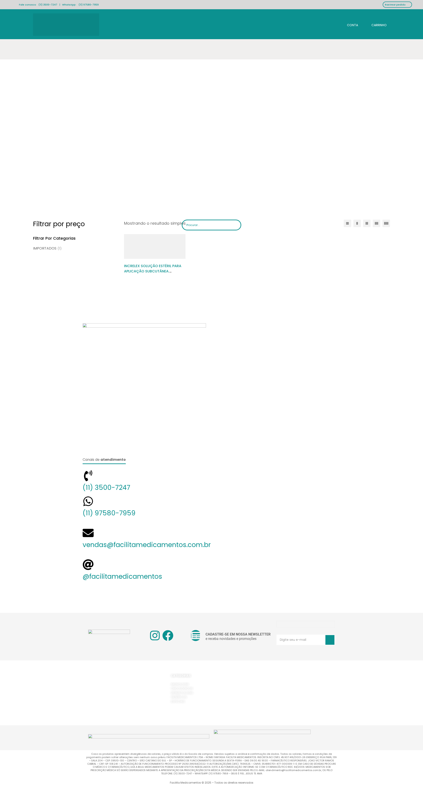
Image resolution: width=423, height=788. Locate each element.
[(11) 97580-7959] (88, 501)
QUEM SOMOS (299, 684)
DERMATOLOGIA (182, 693)
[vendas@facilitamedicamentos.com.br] (88, 532)
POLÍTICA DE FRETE (228, 688)
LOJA (292, 688)
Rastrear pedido (395, 4)
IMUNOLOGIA (180, 684)
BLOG (293, 710)
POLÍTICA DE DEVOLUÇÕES (234, 684)
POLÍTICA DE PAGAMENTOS (234, 693)
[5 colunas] (386, 223)
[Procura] (236, 224)
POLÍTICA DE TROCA (229, 697)
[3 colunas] (367, 223)
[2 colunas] (357, 223)
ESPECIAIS (178, 701)
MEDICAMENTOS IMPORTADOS (310, 693)
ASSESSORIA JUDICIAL (304, 697)
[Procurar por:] (211, 225)
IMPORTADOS (47, 248)
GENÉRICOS (179, 697)
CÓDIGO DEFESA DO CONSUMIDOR (240, 701)
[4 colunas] (376, 223)
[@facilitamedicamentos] (88, 564)
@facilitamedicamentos (122, 576)
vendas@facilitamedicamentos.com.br (147, 544)
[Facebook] (167, 635)
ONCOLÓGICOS (182, 688)
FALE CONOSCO (300, 706)
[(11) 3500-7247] (88, 475)
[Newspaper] (195, 635)
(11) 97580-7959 (88, 4)
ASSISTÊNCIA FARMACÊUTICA (309, 701)
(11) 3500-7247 (47, 4)
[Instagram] (154, 635)
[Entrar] (349, 24)
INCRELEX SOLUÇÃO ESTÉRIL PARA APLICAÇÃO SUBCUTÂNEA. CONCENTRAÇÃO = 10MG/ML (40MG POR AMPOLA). (152, 273)
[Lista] (347, 223)
